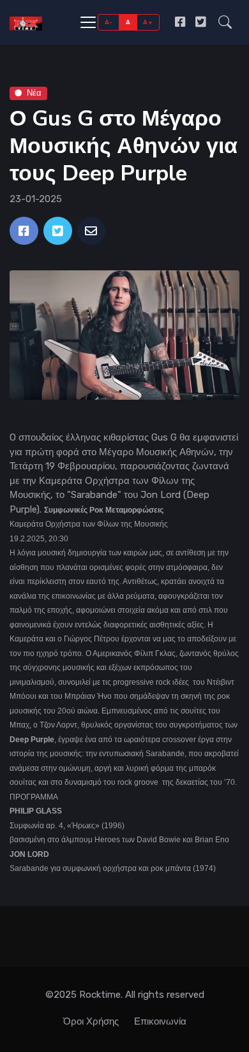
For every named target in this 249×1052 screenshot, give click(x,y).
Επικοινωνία (160, 1021)
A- (109, 22)
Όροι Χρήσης (91, 1021)
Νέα (34, 93)
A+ (148, 22)
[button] (225, 22)
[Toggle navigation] (88, 22)
